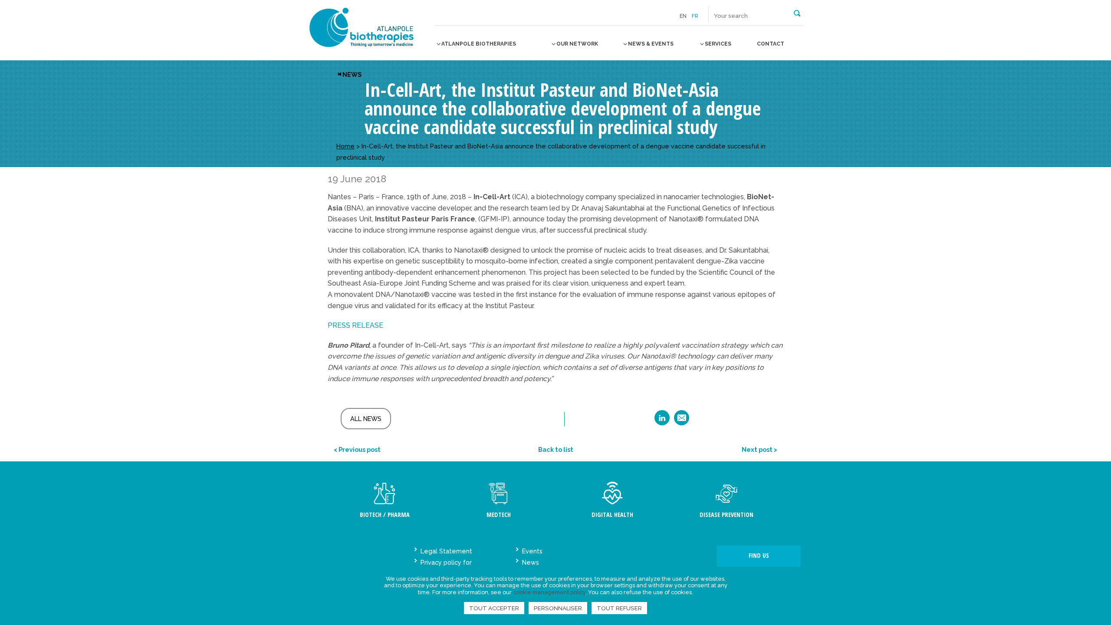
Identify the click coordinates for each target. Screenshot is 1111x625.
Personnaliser (558, 608)
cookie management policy (549, 592)
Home (345, 146)
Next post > (759, 449)
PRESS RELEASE (355, 325)
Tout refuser (619, 608)
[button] (797, 12)
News (352, 74)
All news (365, 418)
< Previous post (357, 449)
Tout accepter (494, 608)
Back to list (555, 449)
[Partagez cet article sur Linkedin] (662, 420)
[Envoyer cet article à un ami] (681, 420)
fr (695, 16)
